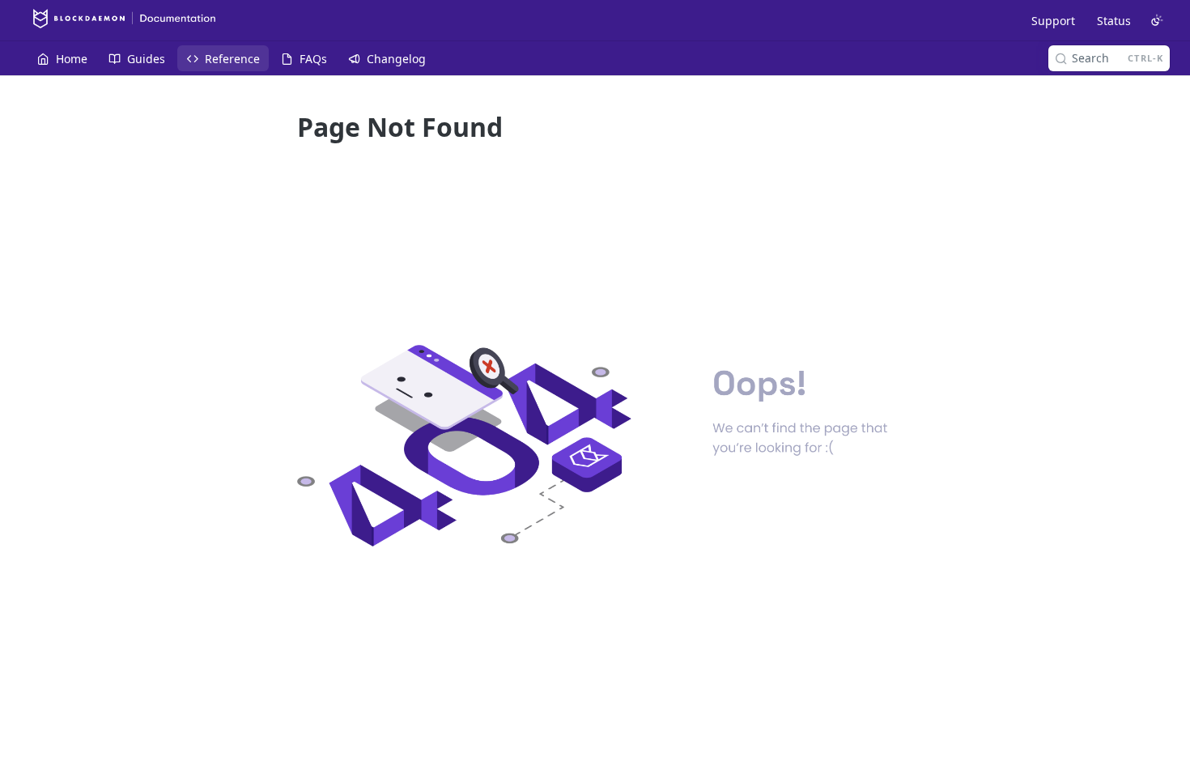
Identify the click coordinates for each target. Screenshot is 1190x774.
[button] (595, 445)
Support (1053, 20)
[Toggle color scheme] (1157, 20)
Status (1114, 20)
